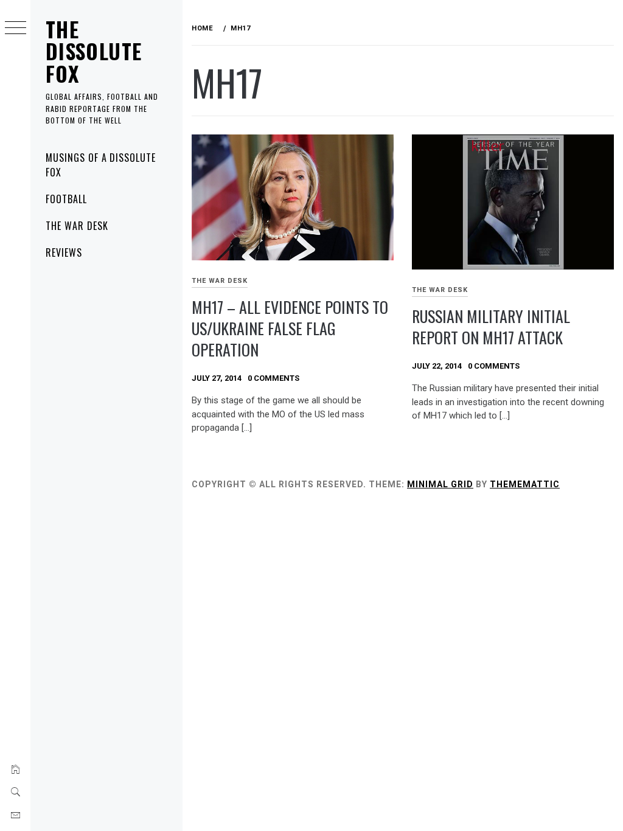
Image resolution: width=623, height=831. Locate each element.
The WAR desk (77, 225)
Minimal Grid (440, 484)
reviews (64, 252)
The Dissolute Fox (94, 51)
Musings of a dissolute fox (101, 164)
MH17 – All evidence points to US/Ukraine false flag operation (290, 328)
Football (66, 199)
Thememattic (525, 484)
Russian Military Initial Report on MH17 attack (491, 326)
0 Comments (273, 378)
